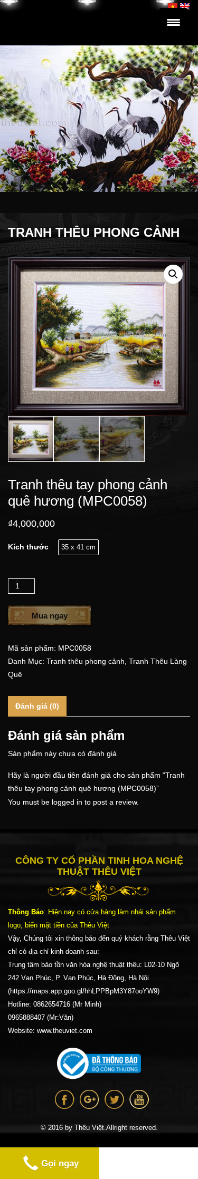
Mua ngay (50, 615)
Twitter (114, 1099)
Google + (89, 1099)
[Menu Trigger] (173, 22)
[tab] (37, 706)
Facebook (64, 1099)
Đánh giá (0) (37, 706)
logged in (67, 802)
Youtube (139, 1099)
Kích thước (28, 547)
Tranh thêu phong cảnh (85, 661)
